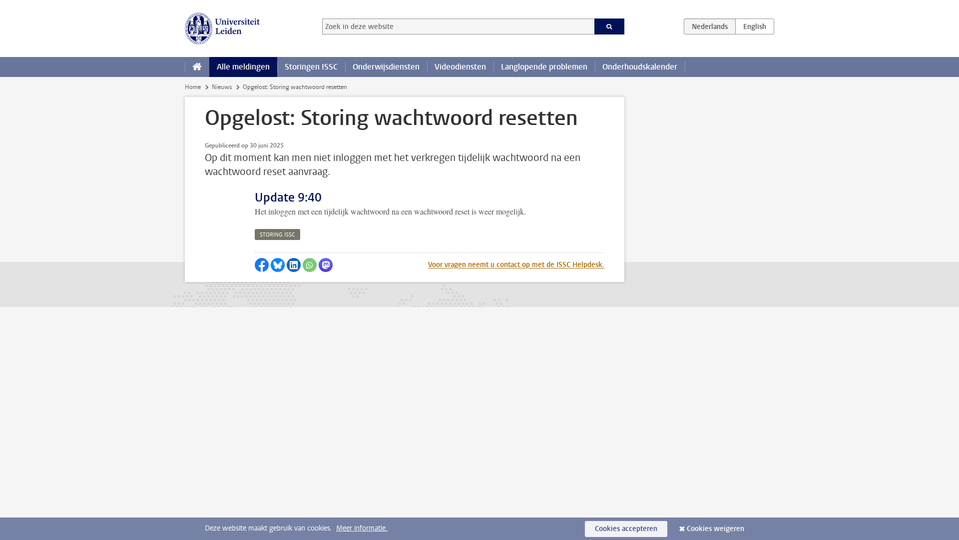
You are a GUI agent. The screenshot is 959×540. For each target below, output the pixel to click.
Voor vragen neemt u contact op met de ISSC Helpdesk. (516, 265)
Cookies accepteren (626, 529)
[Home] (197, 67)
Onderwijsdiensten (386, 67)
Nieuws (222, 87)
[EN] (754, 26)
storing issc (277, 234)
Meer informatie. (362, 528)
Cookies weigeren (715, 529)
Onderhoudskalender (639, 67)
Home (193, 87)
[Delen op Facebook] (262, 265)
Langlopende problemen (544, 67)
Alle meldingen (243, 67)
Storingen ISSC (311, 67)
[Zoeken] (609, 26)
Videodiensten (460, 67)
